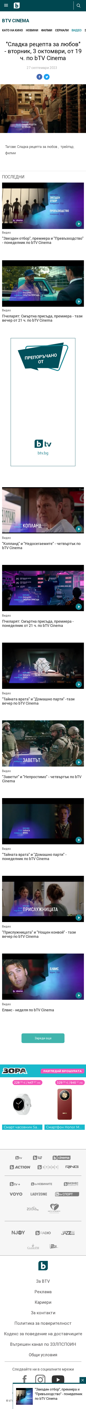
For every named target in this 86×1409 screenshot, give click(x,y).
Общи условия (43, 1354)
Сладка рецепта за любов (37, 146)
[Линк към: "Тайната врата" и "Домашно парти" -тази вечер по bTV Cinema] (43, 680)
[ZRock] (54, 1246)
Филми (46, 30)
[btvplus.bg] (15, 1184)
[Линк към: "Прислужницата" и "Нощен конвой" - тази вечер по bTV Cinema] (43, 913)
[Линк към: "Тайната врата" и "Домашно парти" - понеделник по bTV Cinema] (43, 836)
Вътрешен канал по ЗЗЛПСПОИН (43, 1344)
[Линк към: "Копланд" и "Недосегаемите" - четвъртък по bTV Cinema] (43, 525)
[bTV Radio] (43, 1233)
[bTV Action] (18, 1167)
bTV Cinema (15, 20)
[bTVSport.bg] (65, 1194)
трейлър (67, 146)
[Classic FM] (33, 1246)
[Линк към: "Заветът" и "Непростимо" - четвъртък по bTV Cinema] (43, 758)
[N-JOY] (18, 1232)
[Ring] (70, 1167)
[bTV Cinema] (61, 1158)
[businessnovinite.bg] (70, 1184)
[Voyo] (15, 1194)
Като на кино (12, 30)
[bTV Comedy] (37, 1158)
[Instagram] (41, 1377)
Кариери (43, 1302)
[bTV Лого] (43, 1265)
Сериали (62, 30)
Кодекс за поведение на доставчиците (43, 1333)
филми (10, 153)
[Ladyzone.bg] (37, 1194)
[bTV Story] (46, 1167)
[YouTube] (58, 1377)
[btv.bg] (19, 1158)
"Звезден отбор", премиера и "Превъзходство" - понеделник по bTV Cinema (58, 1394)
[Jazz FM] (68, 1233)
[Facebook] (25, 1377)
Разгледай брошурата (62, 1071)
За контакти (43, 1312)
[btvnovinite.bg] (42, 1184)
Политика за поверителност (43, 1323)
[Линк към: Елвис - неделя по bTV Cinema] (43, 991)
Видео (77, 30)
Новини (32, 30)
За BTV (43, 1281)
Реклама (43, 1291)
